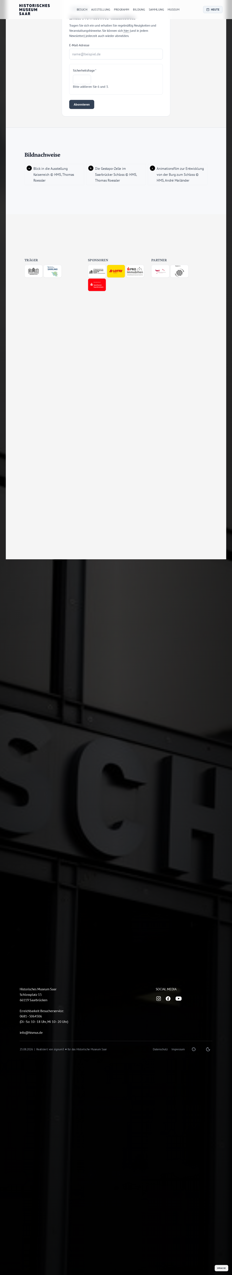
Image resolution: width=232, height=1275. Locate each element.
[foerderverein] (97, 274)
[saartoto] (116, 274)
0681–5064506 (31, 1016)
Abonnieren (82, 107)
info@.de (31, 1032)
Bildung (139, 9)
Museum (173, 9)
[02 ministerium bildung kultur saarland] (52, 274)
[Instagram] (159, 999)
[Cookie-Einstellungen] (194, 1049)
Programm (121, 9)
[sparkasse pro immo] (135, 274)
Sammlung (156, 9)
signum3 (59, 1049)
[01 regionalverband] (33, 274)
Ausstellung (100, 9)
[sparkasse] (97, 287)
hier (126, 33)
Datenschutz (160, 1049)
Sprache (221, 1268)
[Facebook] (168, 999)
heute (215, 9)
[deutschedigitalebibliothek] (160, 274)
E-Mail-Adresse (79, 48)
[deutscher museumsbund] (179, 274)
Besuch (82, 9)
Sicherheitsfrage (84, 73)
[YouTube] (178, 998)
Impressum (178, 1049)
